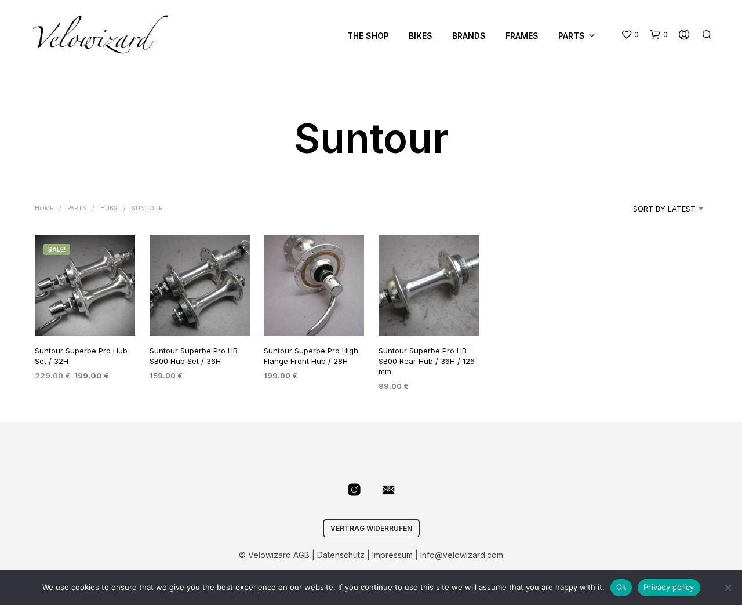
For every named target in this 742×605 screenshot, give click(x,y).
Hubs (109, 208)
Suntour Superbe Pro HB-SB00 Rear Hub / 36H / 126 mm (427, 360)
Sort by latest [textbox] (664, 208)
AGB (301, 555)
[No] (727, 587)
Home (44, 208)
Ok (621, 587)
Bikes (420, 36)
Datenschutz (341, 555)
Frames (522, 36)
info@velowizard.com (461, 555)
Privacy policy (668, 587)
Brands (469, 36)
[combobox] (649, 209)
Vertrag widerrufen (371, 528)
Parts (571, 36)
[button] (630, 35)
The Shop (368, 36)
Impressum (392, 555)
